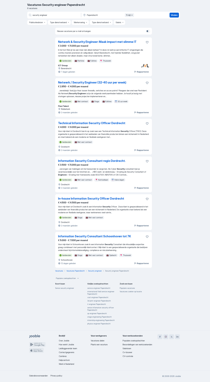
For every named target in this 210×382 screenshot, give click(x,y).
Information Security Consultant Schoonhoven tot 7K (94, 236)
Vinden (174, 15)
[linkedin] (177, 336)
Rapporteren (143, 72)
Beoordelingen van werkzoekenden (137, 344)
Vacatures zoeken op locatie (131, 291)
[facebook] (160, 336)
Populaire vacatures (127, 288)
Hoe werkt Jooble (66, 344)
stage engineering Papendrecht (99, 317)
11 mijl (128, 15)
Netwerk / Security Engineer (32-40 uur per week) (92, 82)
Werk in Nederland (66, 364)
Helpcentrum (64, 360)
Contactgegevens (66, 352)
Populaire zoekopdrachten (66, 278)
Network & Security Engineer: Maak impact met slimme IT (97, 42)
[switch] (148, 31)
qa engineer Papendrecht (97, 313)
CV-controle (128, 356)
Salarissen (127, 348)
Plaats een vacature (99, 344)
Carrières (63, 356)
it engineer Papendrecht (96, 304)
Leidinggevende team (68, 348)
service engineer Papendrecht (98, 288)
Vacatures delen (97, 340)
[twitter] (171, 336)
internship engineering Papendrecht (101, 320)
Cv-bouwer (127, 352)
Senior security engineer (64, 288)
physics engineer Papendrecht (99, 324)
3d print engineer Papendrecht (99, 301)
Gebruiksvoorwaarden (38, 375)
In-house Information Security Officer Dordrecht (91, 198)
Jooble (178, 376)
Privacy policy (56, 375)
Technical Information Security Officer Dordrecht (91, 123)
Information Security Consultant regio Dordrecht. (91, 161)
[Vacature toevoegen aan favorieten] (147, 42)
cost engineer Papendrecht (97, 297)
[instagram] (165, 336)
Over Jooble (64, 340)
